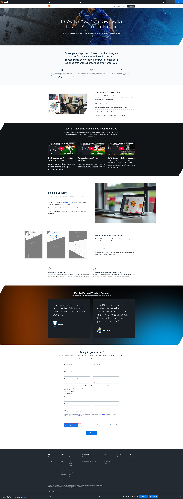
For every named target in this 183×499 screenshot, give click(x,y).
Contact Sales (131, 456)
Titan (70, 461)
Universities (84, 456)
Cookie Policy (26, 497)
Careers (105, 463)
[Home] (4, 2)
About (105, 454)
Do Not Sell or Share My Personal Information (86, 485)
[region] (91, 496)
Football (50, 456)
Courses (119, 6)
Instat (70, 465)
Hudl (62, 472)
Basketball (50, 459)
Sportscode (63, 459)
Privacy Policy (51, 485)
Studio (62, 456)
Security (101, 485)
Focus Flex (63, 470)
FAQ (114, 6)
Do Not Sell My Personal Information (130, 496)
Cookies (97, 485)
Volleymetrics (63, 474)
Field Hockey (50, 467)
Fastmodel (71, 472)
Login (129, 454)
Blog (124, 6)
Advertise (106, 456)
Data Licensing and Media (87, 459)
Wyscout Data (64, 467)
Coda (70, 456)
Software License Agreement (70, 485)
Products (65, 2)
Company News (107, 461)
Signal (70, 463)
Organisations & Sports (54, 2)
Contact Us (170, 2)
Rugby (49, 463)
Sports (49, 454)
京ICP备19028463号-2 (63, 487)
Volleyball (50, 461)
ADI (70, 474)
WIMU (70, 459)
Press (105, 459)
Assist (62, 476)
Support (119, 456)
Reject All (144, 496)
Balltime (71, 470)
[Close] (180, 496)
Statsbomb (71, 467)
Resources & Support (77, 2)
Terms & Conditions (59, 485)
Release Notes (72, 476)
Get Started (131, 6)
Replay (62, 463)
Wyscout (62, 465)
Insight (62, 461)
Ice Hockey (50, 465)
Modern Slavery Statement (53, 487)
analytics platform (68, 202)
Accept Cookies (153, 496)
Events (105, 465)
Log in (178, 2)
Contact (119, 454)
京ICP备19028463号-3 (73, 487)
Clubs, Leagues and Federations (89, 461)
